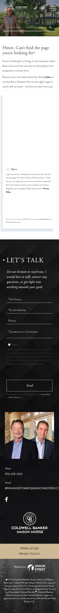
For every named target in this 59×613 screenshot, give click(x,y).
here (48, 77)
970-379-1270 (13, 471)
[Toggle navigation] (52, 8)
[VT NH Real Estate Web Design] (29, 568)
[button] (50, 27)
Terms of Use (29, 548)
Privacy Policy (44, 219)
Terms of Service (11, 222)
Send (29, 210)
